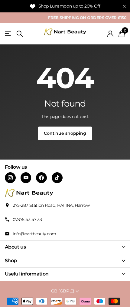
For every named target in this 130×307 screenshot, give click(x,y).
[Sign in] (110, 33)
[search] (20, 34)
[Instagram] (10, 177)
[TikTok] (57, 177)
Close (65, 247)
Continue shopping (65, 133)
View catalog (8, 33)
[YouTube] (26, 177)
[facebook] (41, 177)
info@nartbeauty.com (34, 233)
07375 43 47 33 (27, 219)
